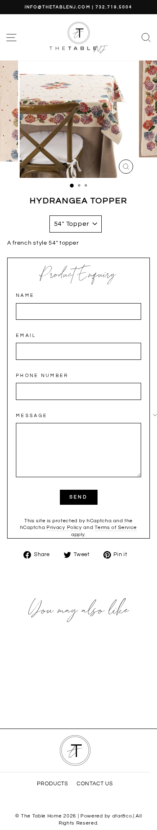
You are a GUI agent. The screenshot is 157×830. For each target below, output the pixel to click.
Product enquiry (78, 275)
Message (31, 415)
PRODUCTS (52, 784)
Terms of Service (116, 527)
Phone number (42, 375)
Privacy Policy (64, 527)
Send (78, 497)
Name (25, 295)
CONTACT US (95, 784)
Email (26, 335)
